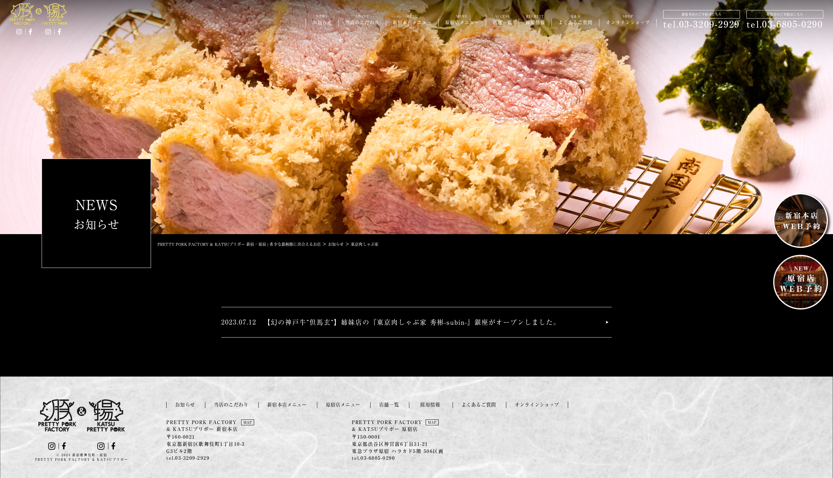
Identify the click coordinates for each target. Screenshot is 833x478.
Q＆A (575, 20)
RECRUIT (535, 20)
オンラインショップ (537, 404)
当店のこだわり (231, 404)
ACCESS (502, 20)
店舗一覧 (389, 404)
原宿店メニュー (343, 404)
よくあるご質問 (478, 404)
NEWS (322, 20)
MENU (412, 20)
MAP (247, 422)
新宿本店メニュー (287, 404)
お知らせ (185, 404)
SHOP (628, 20)
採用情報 (432, 404)
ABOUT (362, 20)
